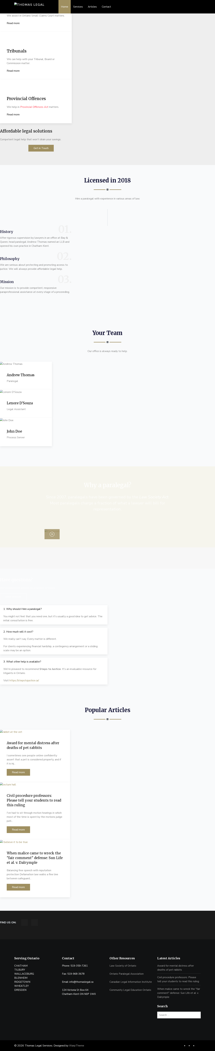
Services (78, 6)
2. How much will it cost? (18, 632)
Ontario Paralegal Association (127, 973)
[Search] (199, 1015)
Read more (13, 23)
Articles (92, 6)
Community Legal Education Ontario (130, 990)
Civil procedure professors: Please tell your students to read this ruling (34, 800)
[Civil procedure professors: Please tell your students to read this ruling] (8, 784)
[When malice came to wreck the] (14, 842)
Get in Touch (41, 148)
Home (64, 6)
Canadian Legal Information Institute (131, 982)
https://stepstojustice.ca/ (24, 680)
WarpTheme (76, 1045)
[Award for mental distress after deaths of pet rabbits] (11, 731)
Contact (106, 6)
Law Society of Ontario (123, 965)
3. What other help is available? (22, 661)
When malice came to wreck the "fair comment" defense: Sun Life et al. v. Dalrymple (35, 858)
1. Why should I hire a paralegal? (22, 609)
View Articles (13, 597)
